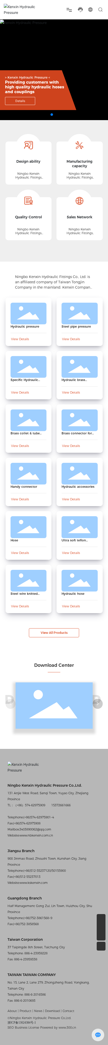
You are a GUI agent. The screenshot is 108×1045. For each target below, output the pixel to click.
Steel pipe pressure (76, 326)
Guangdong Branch (25, 898)
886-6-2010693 (24, 1000)
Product (25, 1011)
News (38, 1011)
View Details (20, 339)
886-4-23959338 (25, 959)
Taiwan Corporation (25, 939)
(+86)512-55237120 (37, 871)
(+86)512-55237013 (26, 877)
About (13, 1011)
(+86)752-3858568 (26, 924)
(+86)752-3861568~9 (37, 918)
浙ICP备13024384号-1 (22, 1022)
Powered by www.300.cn (58, 1027)
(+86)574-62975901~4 (38, 817)
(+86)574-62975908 (26, 823)
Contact (68, 1011)
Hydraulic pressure (25, 326)
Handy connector (24, 487)
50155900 (59, 871)
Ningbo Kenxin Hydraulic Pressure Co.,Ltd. (45, 785)
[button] (51, 114)
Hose (14, 540)
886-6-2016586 (34, 994)
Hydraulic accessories (78, 487)
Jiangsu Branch (21, 851)
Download (53, 1011)
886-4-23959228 (35, 953)
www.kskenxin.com (34, 883)
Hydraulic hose (73, 594)
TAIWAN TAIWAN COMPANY (32, 974)
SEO (11, 1027)
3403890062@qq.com (35, 829)
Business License (27, 1027)
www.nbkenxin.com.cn (36, 835)
